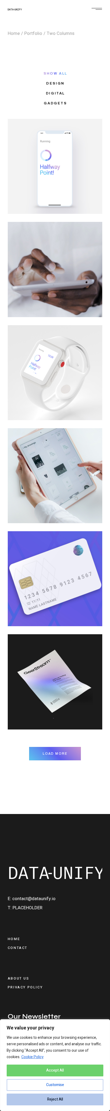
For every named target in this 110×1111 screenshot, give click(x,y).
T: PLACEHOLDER (25, 907)
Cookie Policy (32, 1057)
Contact (18, 947)
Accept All (55, 1070)
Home (14, 938)
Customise (55, 1085)
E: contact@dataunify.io (32, 898)
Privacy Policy (25, 987)
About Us (18, 978)
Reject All (55, 1099)
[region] (55, 1065)
